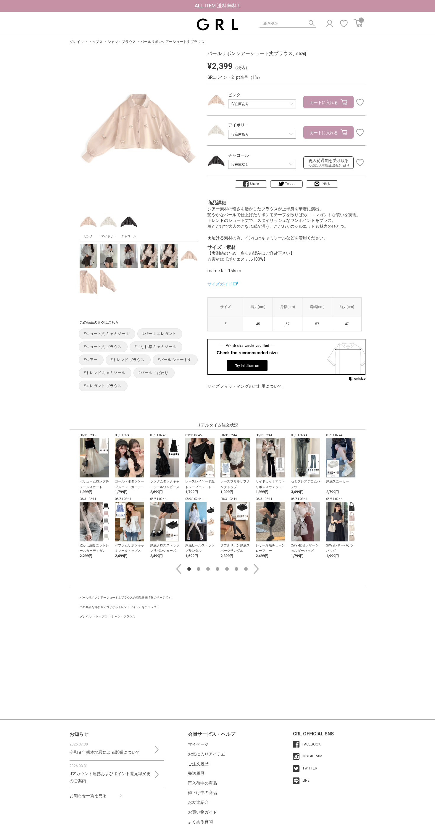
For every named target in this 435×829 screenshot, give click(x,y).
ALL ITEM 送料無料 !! (218, 6)
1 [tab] (189, 569)
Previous (178, 569)
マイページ (198, 744)
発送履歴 (196, 773)
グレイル (77, 42)
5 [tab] (227, 569)
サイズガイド (219, 284)
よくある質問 (200, 821)
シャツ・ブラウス (121, 42)
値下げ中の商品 (202, 792)
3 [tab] (208, 569)
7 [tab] (246, 569)
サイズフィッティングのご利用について (244, 386)
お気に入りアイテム (206, 754)
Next (256, 569)
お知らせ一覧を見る (88, 795)
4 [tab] (217, 569)
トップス (95, 42)
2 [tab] (198, 569)
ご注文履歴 (198, 763)
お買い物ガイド (202, 812)
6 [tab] (236, 569)
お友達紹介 (198, 802)
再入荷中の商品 (202, 783)
